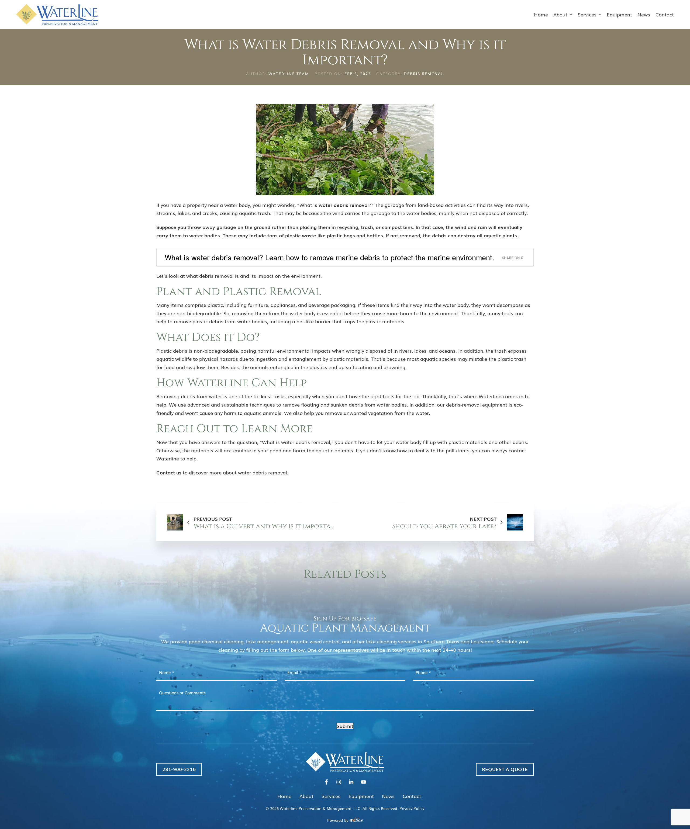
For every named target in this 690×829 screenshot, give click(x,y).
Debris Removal (424, 73)
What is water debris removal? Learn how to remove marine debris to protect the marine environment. (329, 257)
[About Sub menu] (571, 14)
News (643, 14)
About (560, 14)
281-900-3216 (179, 768)
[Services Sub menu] (600, 14)
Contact (665, 14)
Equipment (619, 14)
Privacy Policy (411, 808)
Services (587, 14)
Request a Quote (505, 768)
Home (541, 14)
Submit (345, 726)
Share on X (512, 257)
